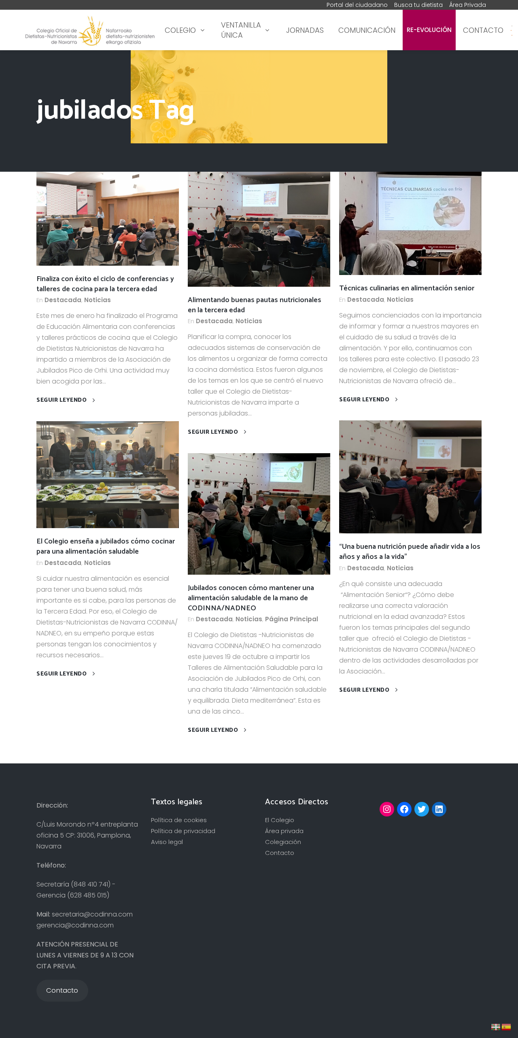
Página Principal (291, 619)
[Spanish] (511, 30)
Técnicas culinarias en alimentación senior (406, 288)
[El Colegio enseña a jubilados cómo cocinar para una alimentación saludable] (107, 474)
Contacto (279, 852)
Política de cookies (179, 820)
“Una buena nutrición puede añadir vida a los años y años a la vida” (409, 552)
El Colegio (279, 820)
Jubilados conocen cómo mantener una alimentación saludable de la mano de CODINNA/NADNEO (251, 598)
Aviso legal (167, 842)
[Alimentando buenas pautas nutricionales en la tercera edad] (259, 228)
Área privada (284, 831)
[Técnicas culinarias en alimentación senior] (410, 223)
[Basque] (496, 1026)
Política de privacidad (183, 831)
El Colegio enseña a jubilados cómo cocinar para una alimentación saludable (105, 546)
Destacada (63, 300)
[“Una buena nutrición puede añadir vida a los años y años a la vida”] (410, 476)
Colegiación (283, 842)
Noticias (97, 300)
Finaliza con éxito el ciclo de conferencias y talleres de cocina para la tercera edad (105, 284)
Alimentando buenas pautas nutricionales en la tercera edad (254, 305)
